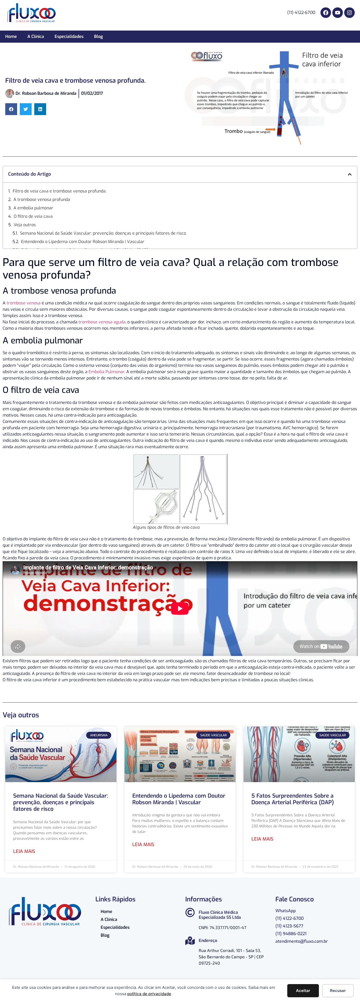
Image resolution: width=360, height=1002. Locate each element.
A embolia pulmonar (33, 208)
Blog (98, 36)
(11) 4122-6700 (289, 918)
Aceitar (303, 990)
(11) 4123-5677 (289, 926)
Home (11, 36)
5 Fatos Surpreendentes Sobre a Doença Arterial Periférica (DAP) (292, 799)
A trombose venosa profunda (41, 199)
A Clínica (35, 36)
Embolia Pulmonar (106, 371)
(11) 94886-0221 (291, 933)
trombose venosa (24, 303)
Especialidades (69, 36)
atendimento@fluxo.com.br (301, 941)
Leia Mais (24, 851)
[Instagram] (349, 12)
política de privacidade (149, 993)
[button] (11, 109)
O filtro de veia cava (33, 216)
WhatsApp (285, 911)
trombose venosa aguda (102, 322)
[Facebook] (325, 12)
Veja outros (25, 225)
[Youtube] (337, 12)
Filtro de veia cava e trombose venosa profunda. (59, 191)
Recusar (338, 990)
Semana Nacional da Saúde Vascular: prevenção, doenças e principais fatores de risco (103, 233)
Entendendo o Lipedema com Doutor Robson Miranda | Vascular (82, 241)
